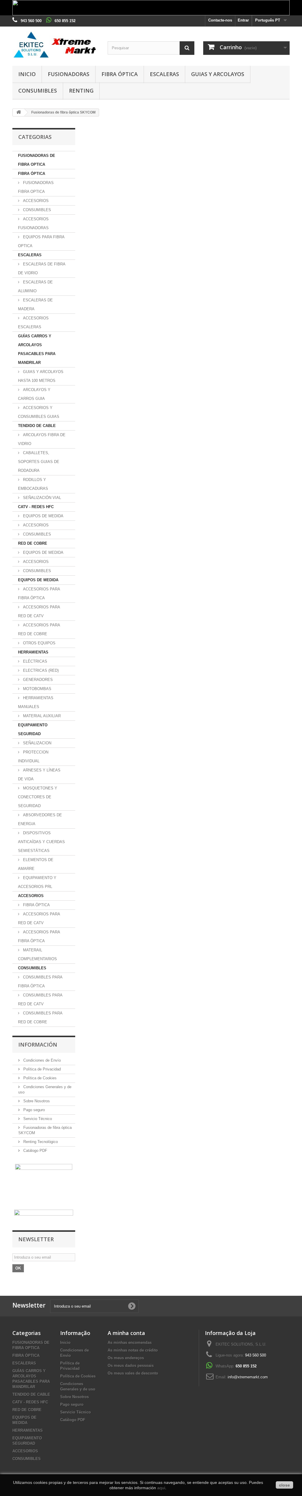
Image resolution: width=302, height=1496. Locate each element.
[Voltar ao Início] (18, 112)
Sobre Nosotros (36, 1101)
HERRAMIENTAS (33, 652)
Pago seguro (33, 1110)
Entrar (243, 20)
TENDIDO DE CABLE (37, 425)
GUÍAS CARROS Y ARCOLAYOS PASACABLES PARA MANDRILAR (36, 349)
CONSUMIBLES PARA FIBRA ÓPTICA (40, 981)
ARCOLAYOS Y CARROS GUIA (34, 394)
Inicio (27, 74)
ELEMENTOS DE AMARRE (35, 864)
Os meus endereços (126, 1358)
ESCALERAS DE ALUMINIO (35, 286)
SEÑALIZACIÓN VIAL (41, 497)
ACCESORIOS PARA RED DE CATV (39, 611)
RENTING (81, 90)
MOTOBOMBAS (36, 689)
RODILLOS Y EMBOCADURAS (33, 484)
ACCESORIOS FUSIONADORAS (33, 223)
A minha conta (126, 1332)
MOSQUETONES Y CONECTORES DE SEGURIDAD (37, 797)
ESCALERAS (164, 74)
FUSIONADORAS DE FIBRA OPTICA (36, 160)
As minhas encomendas (130, 1342)
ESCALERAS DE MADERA (35, 304)
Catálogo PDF (34, 1150)
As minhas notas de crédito (133, 1350)
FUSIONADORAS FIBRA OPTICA (36, 187)
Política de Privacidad (41, 1069)
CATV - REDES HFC (36, 507)
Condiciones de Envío (41, 1060)
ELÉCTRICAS (34, 661)
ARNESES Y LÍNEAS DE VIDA (39, 774)
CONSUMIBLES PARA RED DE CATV (40, 999)
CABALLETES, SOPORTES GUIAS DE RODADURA (38, 462)
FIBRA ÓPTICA (119, 74)
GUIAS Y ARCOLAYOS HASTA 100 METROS (40, 376)
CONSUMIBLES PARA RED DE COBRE (40, 1017)
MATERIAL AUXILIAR (41, 716)
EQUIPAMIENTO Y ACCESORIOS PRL (37, 882)
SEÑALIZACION (36, 743)
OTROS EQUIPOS (38, 643)
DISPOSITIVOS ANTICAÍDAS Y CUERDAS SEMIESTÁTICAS (41, 842)
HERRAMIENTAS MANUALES (35, 702)
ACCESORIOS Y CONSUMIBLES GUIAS (38, 412)
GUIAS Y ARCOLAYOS (217, 74)
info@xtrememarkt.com (248, 1377)
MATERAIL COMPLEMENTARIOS (37, 954)
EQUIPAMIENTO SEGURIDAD (32, 729)
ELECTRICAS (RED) (40, 670)
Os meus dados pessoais (131, 1365)
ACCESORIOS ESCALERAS (33, 322)
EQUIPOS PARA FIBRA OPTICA (41, 241)
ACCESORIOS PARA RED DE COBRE (39, 629)
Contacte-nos (220, 20)
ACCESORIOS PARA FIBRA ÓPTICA (39, 593)
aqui (161, 1487)
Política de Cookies (39, 1078)
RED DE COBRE (32, 543)
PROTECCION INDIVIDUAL (33, 756)
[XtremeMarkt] (55, 44)
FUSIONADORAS (68, 74)
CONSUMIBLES (37, 90)
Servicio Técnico (37, 1118)
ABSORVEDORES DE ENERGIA (40, 819)
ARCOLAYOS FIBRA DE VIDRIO (41, 439)
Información (37, 1044)
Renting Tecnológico (40, 1141)
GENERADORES (37, 679)
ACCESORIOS (35, 200)
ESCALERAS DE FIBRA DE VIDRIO (41, 268)
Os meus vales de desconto (133, 1373)
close (284, 1485)
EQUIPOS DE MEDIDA (42, 516)
